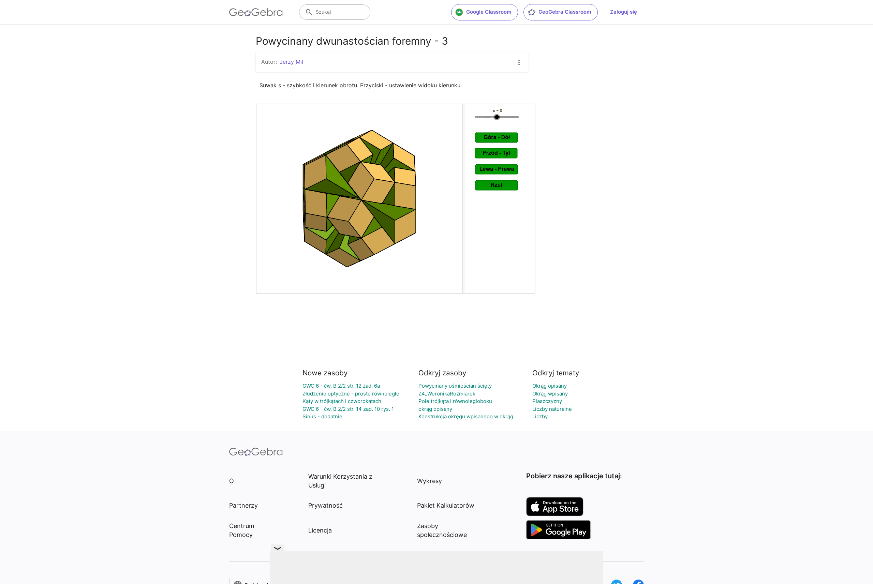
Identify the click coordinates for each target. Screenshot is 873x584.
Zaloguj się (623, 12)
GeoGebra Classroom (564, 12)
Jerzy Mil (291, 61)
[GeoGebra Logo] (256, 12)
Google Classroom (488, 12)
